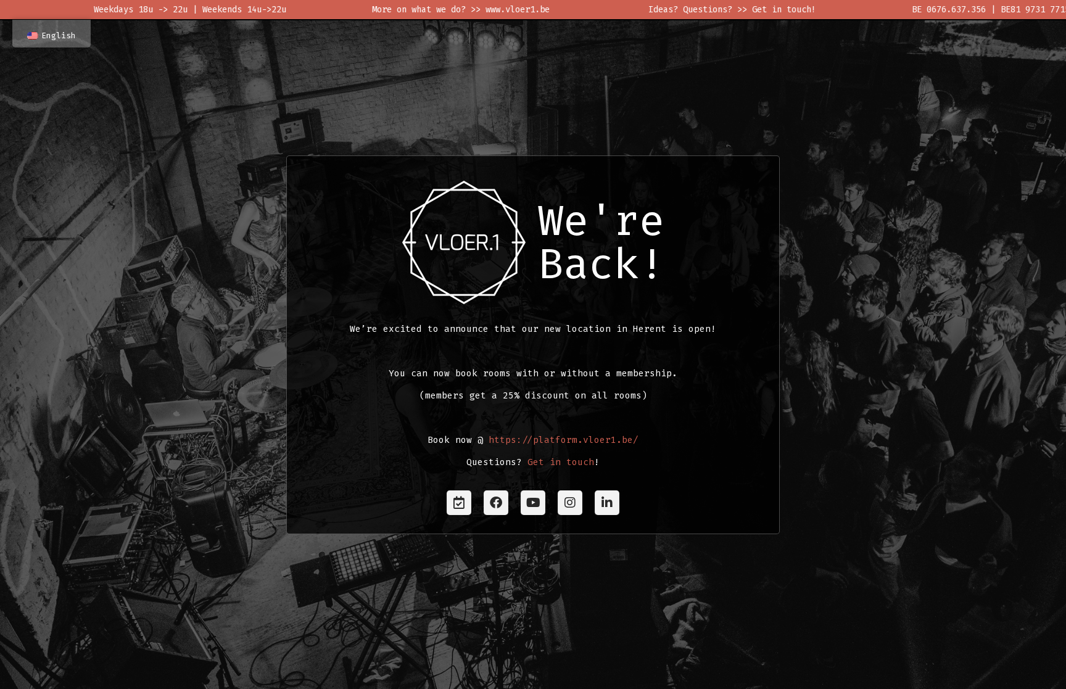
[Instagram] (570, 502)
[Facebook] (496, 502)
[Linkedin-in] (607, 502)
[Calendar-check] (459, 502)
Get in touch (560, 462)
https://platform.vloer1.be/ (563, 440)
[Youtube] (533, 502)
